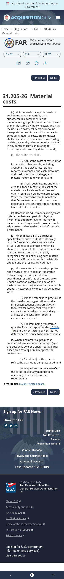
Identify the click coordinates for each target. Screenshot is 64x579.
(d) (12, 235)
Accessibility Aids (30, 461)
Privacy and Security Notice (32, 455)
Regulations (21, 29)
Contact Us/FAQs (32, 450)
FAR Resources (51, 435)
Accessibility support (18, 507)
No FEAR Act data (16, 518)
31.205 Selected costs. (31, 383)
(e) (12, 268)
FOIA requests (14, 512)
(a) (12, 112)
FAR (36, 29)
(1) (21, 161)
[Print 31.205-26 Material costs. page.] (36, 64)
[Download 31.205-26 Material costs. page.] (45, 64)
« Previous (39, 77)
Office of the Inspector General (24, 524)
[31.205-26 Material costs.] (18, 64)
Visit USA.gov (14, 555)
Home (5, 29)
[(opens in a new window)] (11, 487)
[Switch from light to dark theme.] (32, 575)
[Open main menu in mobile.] (58, 17)
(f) (12, 340)
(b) (12, 155)
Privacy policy (14, 535)
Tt (53, 575)
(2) (21, 183)
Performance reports (18, 529)
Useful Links (53, 430)
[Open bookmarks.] (27, 64)
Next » (54, 77)
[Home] (27, 17)
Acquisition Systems (48, 443)
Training (55, 439)
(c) (12, 213)
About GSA (12, 501)
